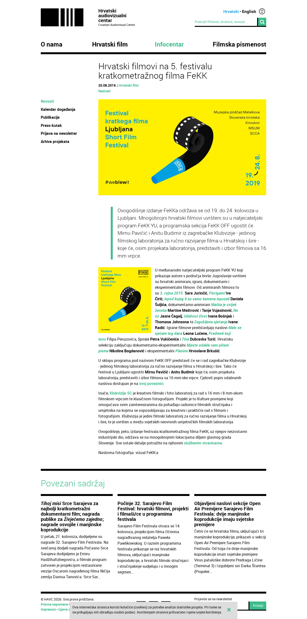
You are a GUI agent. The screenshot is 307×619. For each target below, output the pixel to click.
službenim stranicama (203, 443)
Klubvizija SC (121, 393)
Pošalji (258, 605)
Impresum (48, 609)
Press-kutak (51, 125)
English (249, 11)
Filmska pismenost (239, 44)
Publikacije (50, 117)
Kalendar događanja (58, 109)
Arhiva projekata (55, 141)
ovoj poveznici (151, 383)
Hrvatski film (110, 44)
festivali (104, 91)
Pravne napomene (54, 604)
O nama (51, 44)
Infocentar (169, 44)
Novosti (47, 101)
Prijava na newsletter (59, 133)
